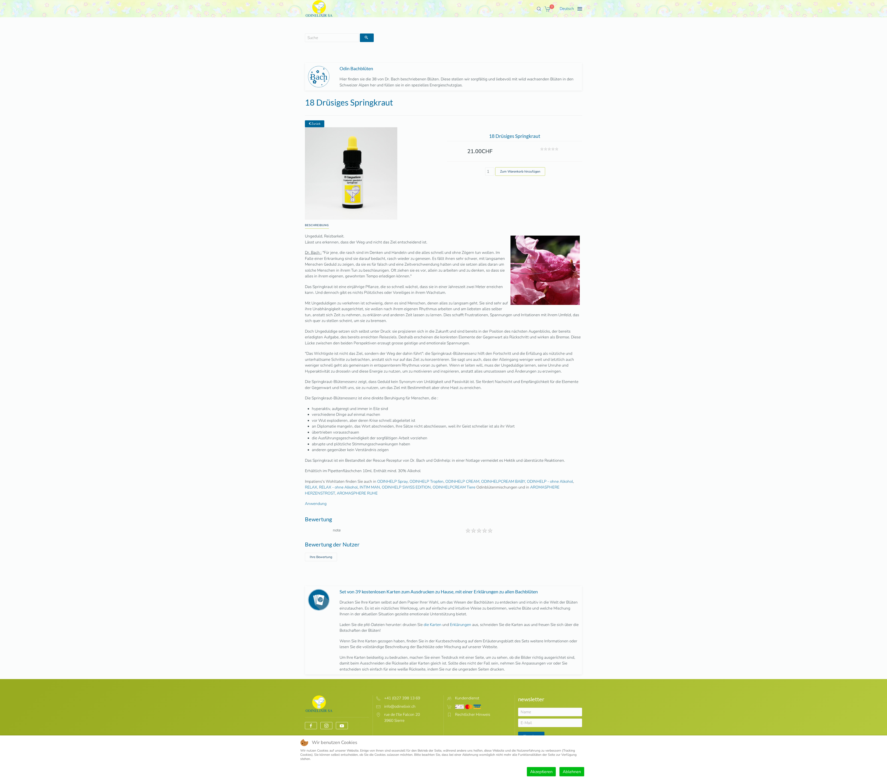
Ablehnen (572, 771)
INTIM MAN (370, 487)
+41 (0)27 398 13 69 (402, 698)
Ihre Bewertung (321, 557)
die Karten (432, 624)
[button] (539, 9)
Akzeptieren (541, 771)
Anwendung (316, 503)
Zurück (316, 124)
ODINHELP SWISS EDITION (406, 487)
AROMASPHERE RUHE (357, 493)
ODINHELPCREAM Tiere (454, 487)
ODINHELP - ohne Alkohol (550, 481)
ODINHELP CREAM (462, 481)
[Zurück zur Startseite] (319, 8)
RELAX (311, 487)
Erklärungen (460, 624)
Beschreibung (317, 225)
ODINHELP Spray (392, 481)
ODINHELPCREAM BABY (503, 481)
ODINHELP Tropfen (427, 481)
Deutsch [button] (567, 8)
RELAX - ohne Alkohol (338, 487)
